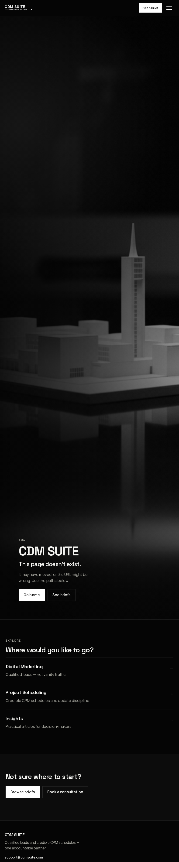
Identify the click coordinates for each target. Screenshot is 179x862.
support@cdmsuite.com (24, 857)
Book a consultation (65, 792)
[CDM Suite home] (18, 8)
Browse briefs (22, 792)
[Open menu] (169, 8)
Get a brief (150, 8)
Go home (32, 594)
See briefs (61, 594)
